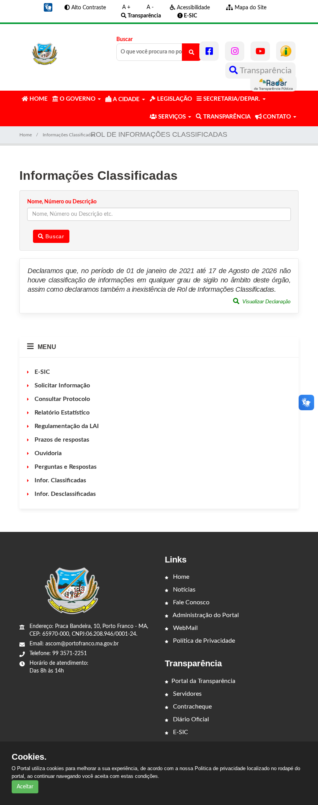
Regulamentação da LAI (66, 426)
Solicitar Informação (61, 385)
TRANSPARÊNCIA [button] (226, 117)
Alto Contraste (88, 7)
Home (25, 134)
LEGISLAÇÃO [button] (174, 99)
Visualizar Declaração (265, 301)
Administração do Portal (205, 615)
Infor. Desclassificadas (64, 494)
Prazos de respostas (61, 440)
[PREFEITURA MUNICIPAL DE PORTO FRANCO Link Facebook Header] (209, 51)
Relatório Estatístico (61, 412)
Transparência (265, 70)
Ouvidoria (47, 453)
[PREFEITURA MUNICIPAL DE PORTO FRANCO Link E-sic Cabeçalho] (286, 51)
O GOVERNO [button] (77, 99)
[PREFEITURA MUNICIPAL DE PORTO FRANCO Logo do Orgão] (45, 51)
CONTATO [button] (276, 117)
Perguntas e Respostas (65, 467)
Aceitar (25, 787)
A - (150, 7)
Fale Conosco (190, 602)
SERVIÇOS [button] (172, 117)
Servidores (186, 694)
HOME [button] (38, 99)
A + (126, 7)
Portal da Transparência (203, 681)
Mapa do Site (249, 7)
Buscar (124, 39)
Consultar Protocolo (61, 399)
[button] (48, 7)
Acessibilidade (192, 7)
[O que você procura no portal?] (191, 52)
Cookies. (29, 757)
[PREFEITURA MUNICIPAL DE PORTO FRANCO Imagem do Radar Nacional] (273, 83)
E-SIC (41, 372)
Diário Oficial (190, 719)
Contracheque (191, 707)
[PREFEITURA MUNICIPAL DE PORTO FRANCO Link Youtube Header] (260, 51)
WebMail (184, 628)
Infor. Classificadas (59, 480)
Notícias (183, 590)
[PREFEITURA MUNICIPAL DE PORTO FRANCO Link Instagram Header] (234, 51)
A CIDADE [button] (126, 99)
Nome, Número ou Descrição (62, 202)
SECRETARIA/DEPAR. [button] (232, 99)
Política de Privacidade (203, 641)
